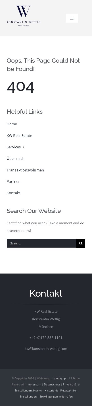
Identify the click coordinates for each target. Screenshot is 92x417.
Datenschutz (52, 384)
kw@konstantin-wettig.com (46, 348)
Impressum (34, 384)
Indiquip (61, 378)
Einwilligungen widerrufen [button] (56, 396)
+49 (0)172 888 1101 (46, 337)
